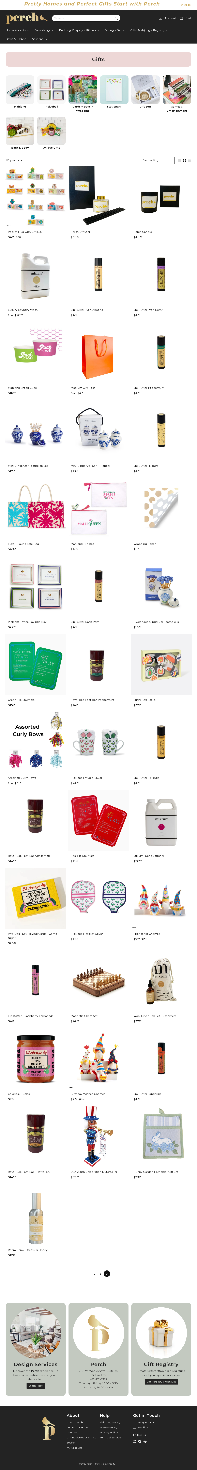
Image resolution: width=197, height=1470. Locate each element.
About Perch (75, 1422)
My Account (74, 1447)
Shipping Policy (110, 1422)
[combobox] (86, 18)
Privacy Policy (109, 1432)
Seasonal (38, 39)
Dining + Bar (113, 30)
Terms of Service (110, 1437)
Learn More (36, 1385)
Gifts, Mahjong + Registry (147, 30)
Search (71, 1442)
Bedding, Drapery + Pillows (78, 30)
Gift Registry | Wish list (81, 1437)
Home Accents (16, 30)
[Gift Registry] (161, 1332)
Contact (72, 1432)
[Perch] (98, 1332)
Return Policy (108, 1427)
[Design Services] (35, 1332)
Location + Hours (78, 1427)
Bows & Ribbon (16, 39)
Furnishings (42, 30)
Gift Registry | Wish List (161, 1381)
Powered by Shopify (105, 1464)
